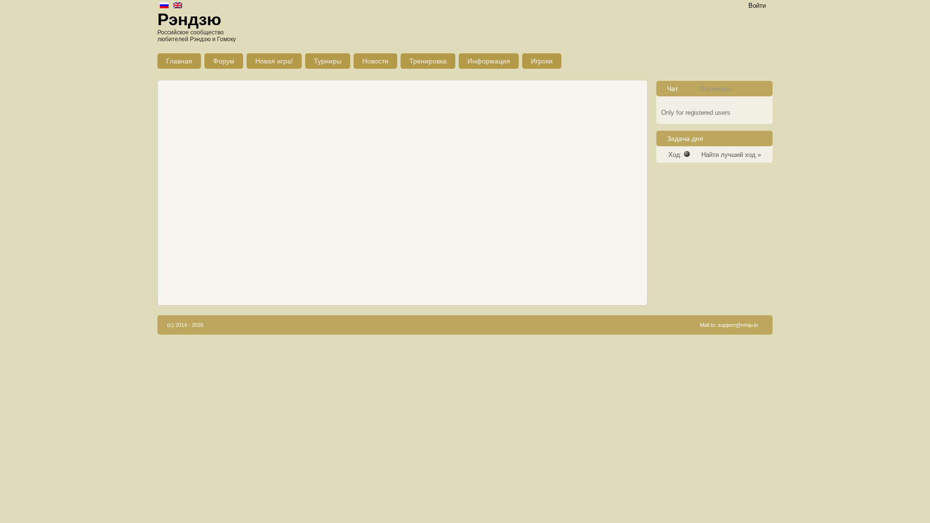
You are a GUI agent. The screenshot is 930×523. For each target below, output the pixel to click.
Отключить (715, 88)
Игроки (542, 61)
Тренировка (428, 61)
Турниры (327, 61)
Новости (375, 61)
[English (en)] (177, 6)
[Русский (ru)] (164, 6)
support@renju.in (738, 325)
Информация (488, 61)
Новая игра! (274, 61)
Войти (757, 5)
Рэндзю (189, 19)
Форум (223, 61)
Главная (179, 61)
